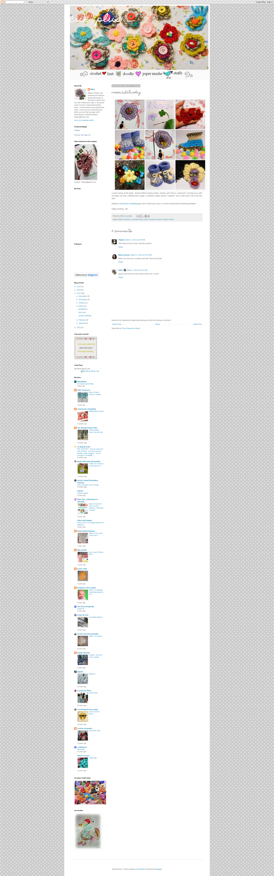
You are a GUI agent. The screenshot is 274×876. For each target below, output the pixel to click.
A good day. (93, 758)
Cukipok (77, 130)
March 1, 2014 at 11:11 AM (137, 270)
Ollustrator (141, 869)
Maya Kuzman (124, 255)
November (83, 300)
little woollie (82, 550)
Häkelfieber (82, 382)
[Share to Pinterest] (148, 216)
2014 (79, 293)
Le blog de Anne (83, 447)
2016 (79, 287)
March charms (169, 219)
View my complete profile (84, 120)
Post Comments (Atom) (131, 328)
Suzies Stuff (82, 569)
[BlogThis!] (140, 216)
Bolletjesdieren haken (96, 411)
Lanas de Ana (82, 615)
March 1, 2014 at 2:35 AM (135, 240)
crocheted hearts (137, 219)
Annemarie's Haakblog (86, 409)
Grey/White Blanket (95, 617)
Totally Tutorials (83, 653)
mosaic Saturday (84, 316)
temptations (82, 309)
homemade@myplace (86, 531)
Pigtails (121, 240)
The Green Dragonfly (85, 607)
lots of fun (82, 312)
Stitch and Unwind (84, 521)
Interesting (80, 749)
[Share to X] (143, 216)
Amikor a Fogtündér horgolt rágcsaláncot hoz (96, 592)
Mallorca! (92, 674)
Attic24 (80, 491)
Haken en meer (83, 756)
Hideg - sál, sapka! (95, 636)
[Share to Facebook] (145, 216)
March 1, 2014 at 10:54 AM (141, 255)
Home (157, 324)
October (82, 303)
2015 (79, 290)
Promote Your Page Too (82, 135)
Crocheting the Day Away (87, 710)
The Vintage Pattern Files (87, 428)
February (82, 320)
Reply (120, 247)
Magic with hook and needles (88, 462)
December (83, 296)
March (81, 306)
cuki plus (96, 19)
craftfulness (82, 747)
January (82, 323)
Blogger (159, 869)
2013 (79, 328)
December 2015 (94, 730)
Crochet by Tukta (84, 691)
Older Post (198, 324)
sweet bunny (93, 693)
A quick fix (80, 609)
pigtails (80, 672)
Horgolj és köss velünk (86, 588)
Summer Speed (82, 493)
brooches (127, 219)
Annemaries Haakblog (128, 204)
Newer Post (116, 324)
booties (120, 219)
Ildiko (120, 270)
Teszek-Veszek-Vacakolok (87, 634)
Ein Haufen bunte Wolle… (86, 384)
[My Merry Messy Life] (90, 371)
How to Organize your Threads (88, 485)
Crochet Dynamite (84, 728)
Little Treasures (83, 390)
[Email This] (137, 216)
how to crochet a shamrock (153, 219)
